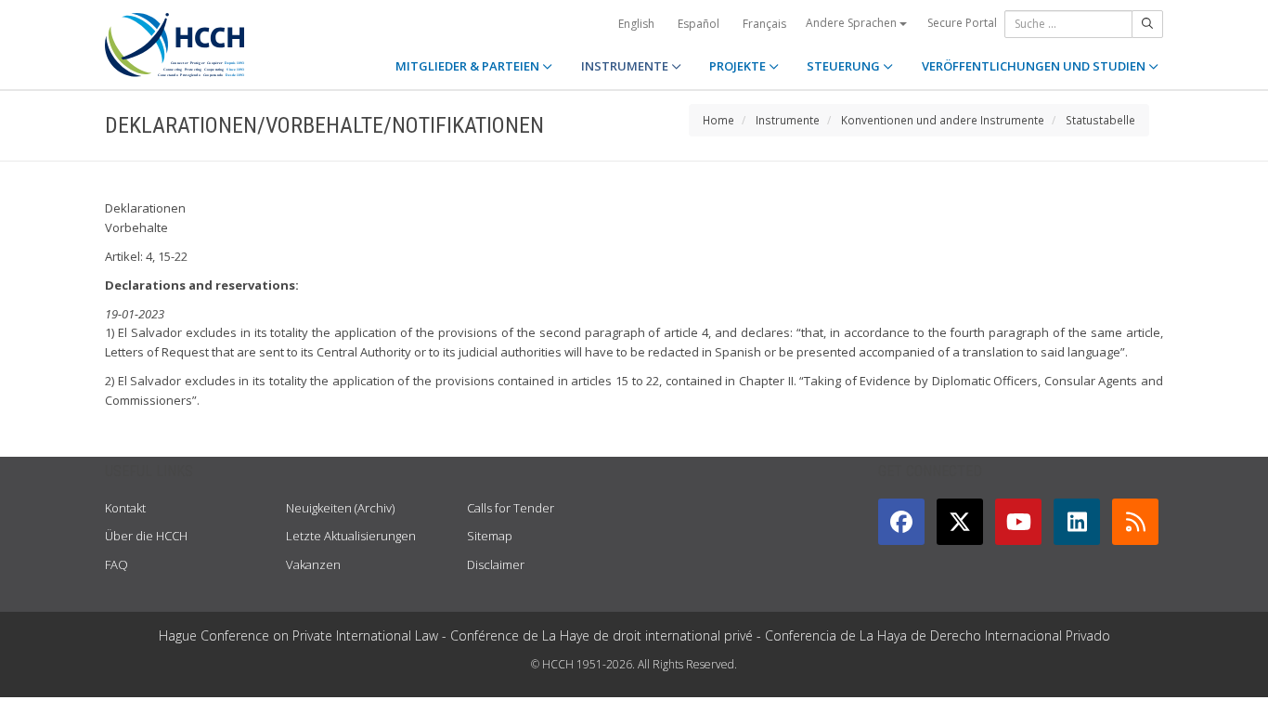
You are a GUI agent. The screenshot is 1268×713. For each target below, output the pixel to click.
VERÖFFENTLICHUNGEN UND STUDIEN (1035, 66)
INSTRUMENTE (626, 66)
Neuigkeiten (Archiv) (340, 507)
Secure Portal (962, 23)
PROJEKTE (739, 66)
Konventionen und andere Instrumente (942, 119)
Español (698, 24)
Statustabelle (1100, 119)
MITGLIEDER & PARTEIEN (468, 66)
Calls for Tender (510, 507)
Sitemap (489, 535)
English (636, 24)
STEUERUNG (845, 66)
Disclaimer (495, 564)
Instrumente (788, 119)
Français (764, 24)
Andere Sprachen (852, 23)
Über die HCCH (146, 535)
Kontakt (125, 507)
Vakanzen (313, 564)
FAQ (116, 564)
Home (718, 119)
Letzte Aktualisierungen (351, 535)
